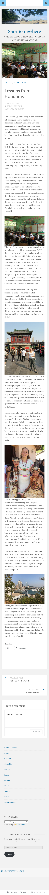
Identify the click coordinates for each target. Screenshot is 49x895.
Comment (36, 732)
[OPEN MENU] (3, 3)
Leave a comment (15, 109)
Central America (10, 748)
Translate (21, 824)
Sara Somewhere (24, 31)
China (8, 82)
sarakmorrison (14, 106)
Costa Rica (8, 764)
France (7, 775)
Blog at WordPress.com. (12, 871)
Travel (6, 797)
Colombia (8, 758)
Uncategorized (9, 802)
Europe (7, 769)
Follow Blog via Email (18, 834)
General (7, 780)
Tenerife (7, 791)
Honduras (20, 82)
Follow (9, 854)
